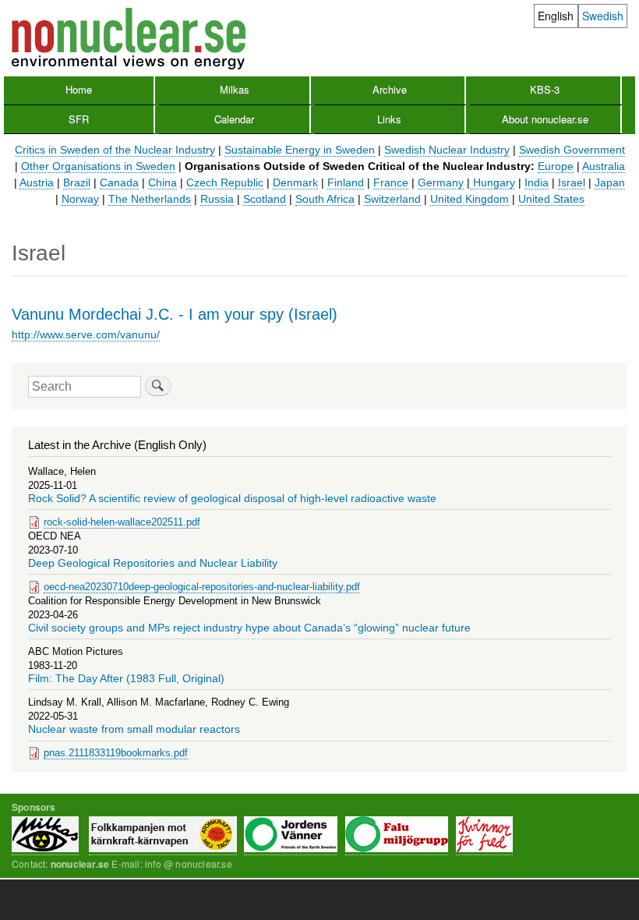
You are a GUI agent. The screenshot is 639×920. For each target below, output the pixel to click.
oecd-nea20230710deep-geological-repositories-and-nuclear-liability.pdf (202, 587)
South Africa (325, 199)
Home (78, 89)
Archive (389, 89)
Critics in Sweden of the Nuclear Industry (115, 149)
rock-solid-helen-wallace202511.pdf (122, 522)
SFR (79, 118)
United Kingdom (469, 199)
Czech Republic (224, 182)
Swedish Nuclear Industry (447, 149)
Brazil (76, 182)
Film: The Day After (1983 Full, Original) (126, 679)
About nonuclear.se (545, 118)
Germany (441, 182)
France (390, 182)
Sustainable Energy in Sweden (299, 149)
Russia (217, 199)
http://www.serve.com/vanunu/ (86, 334)
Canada (119, 182)
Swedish (602, 15)
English (556, 15)
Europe (556, 166)
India (536, 182)
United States (551, 199)
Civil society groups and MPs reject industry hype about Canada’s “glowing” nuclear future (249, 628)
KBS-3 (545, 89)
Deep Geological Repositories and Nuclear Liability (152, 563)
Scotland (264, 199)
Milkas (234, 89)
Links (389, 118)
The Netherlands (149, 199)
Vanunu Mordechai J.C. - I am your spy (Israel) (174, 314)
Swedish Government (572, 149)
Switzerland (392, 199)
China (162, 182)
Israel (571, 182)
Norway (80, 199)
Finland (345, 182)
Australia (603, 166)
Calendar (234, 118)
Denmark (295, 182)
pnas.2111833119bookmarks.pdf (116, 753)
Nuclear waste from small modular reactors (134, 729)
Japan (610, 182)
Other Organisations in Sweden (98, 166)
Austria (36, 182)
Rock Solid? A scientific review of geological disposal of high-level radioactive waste (232, 498)
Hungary (492, 182)
